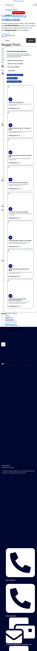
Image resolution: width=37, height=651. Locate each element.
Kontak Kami (9, 318)
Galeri (7, 41)
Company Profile (11, 10)
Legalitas (8, 15)
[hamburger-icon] (35, 5)
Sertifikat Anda (9, 320)
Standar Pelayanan (12, 25)
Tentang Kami (9, 5)
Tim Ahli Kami (10, 35)
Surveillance (9, 338)
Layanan (7, 46)
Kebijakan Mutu (10, 30)
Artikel (7, 316)
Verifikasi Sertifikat (12, 330)
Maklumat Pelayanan (12, 20)
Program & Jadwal (11, 313)
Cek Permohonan (11, 325)
